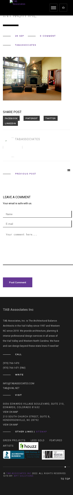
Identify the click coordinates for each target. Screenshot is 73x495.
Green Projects (14, 440)
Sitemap (41, 431)
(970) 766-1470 (11, 363)
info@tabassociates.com (18, 383)
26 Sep (19, 36)
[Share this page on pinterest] (32, 118)
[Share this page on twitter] (51, 118)
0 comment (48, 36)
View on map (10, 412)
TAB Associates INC (18, 473)
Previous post (25, 174)
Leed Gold (38, 440)
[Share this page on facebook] (11, 118)
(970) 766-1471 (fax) (14, 367)
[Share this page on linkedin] (10, 123)
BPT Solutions (23, 476)
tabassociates (25, 45)
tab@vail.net (11, 388)
